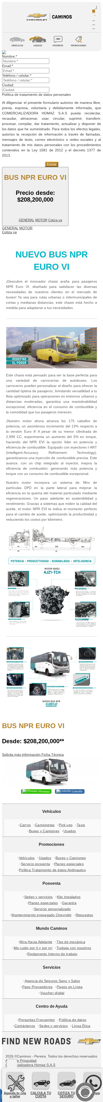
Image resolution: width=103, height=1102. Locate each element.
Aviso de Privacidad (21, 1061)
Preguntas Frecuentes (36, 1020)
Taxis (81, 825)
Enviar (51, 164)
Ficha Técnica (53, 755)
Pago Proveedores (37, 987)
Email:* (7, 66)
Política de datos (72, 1020)
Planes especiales (69, 864)
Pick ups (65, 825)
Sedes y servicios (38, 897)
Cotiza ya (55, 220)
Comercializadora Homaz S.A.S (30, 1065)
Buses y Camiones (44, 831)
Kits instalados (68, 897)
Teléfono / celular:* (16, 75)
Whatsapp (44, 791)
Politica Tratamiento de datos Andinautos (52, 870)
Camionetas (44, 825)
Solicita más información (22, 755)
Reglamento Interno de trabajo (52, 954)
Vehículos (27, 858)
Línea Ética (81, 1026)
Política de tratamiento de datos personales (36, 95)
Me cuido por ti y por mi (33, 948)
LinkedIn (76, 791)
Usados (70, 831)
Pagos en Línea (69, 987)
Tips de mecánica (70, 942)
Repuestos (84, 915)
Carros (25, 825)
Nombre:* (9, 56)
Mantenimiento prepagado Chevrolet (41, 915)
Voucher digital (52, 993)
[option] (51, 52)
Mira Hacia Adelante (36, 942)
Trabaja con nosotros (73, 948)
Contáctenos (24, 1026)
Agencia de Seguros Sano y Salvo (52, 981)
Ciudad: (8, 85)
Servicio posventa (35, 864)
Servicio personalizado (52, 909)
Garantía (69, 903)
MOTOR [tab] (41, 220)
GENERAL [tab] (26, 220)
